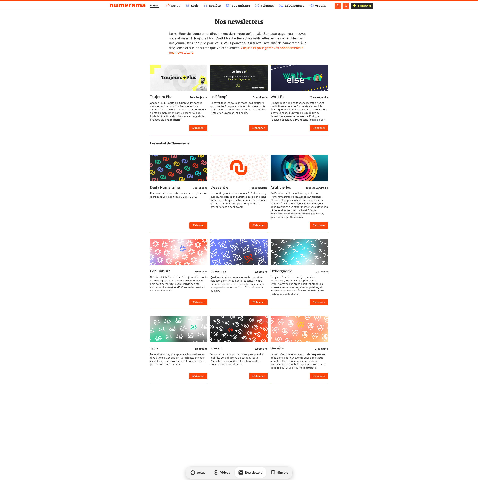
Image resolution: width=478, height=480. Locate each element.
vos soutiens (172, 119)
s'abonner (364, 5)
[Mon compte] (338, 6)
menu (154, 5)
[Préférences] (346, 6)
